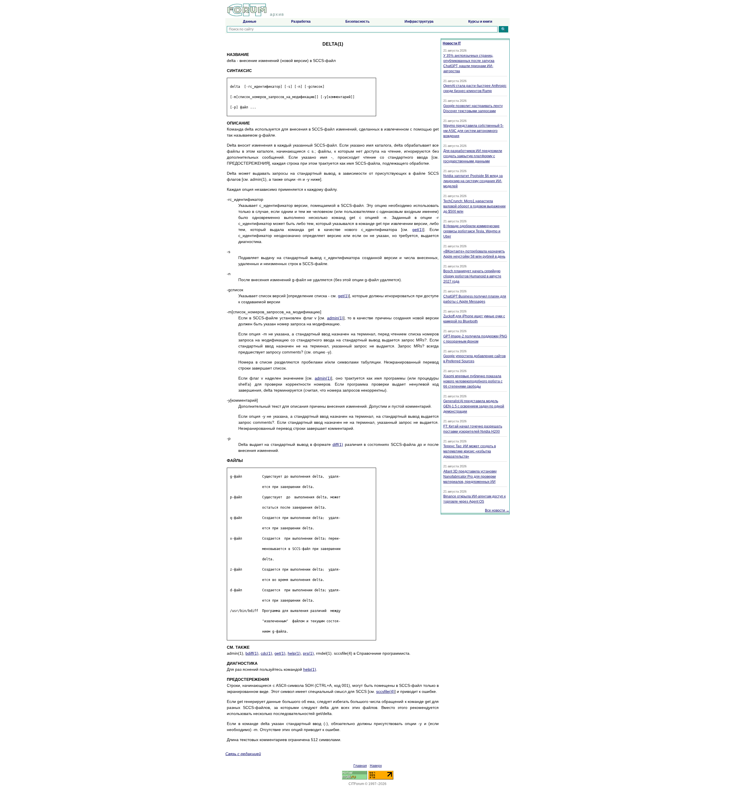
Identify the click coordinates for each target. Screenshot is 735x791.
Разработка (301, 22)
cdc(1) (266, 653)
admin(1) (335, 318)
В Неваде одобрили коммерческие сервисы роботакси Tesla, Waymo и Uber (471, 231)
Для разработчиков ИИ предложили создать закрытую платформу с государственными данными (472, 156)
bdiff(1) (251, 653)
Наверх (376, 766)
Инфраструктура (419, 22)
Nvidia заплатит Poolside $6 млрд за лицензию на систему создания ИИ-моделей (473, 181)
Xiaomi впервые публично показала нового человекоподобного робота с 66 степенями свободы (472, 381)
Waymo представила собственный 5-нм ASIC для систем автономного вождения (473, 131)
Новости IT (452, 43)
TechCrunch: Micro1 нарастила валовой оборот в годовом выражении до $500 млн (474, 206)
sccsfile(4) (385, 691)
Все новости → (497, 510)
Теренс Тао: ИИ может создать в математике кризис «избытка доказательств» (469, 451)
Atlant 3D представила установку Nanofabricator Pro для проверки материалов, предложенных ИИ (470, 476)
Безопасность (357, 22)
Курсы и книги (480, 22)
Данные (249, 22)
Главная (360, 766)
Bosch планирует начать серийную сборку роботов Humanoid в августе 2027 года (472, 276)
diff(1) (337, 444)
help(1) (294, 653)
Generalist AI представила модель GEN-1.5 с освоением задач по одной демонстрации (473, 406)
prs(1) (308, 653)
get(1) (417, 229)
